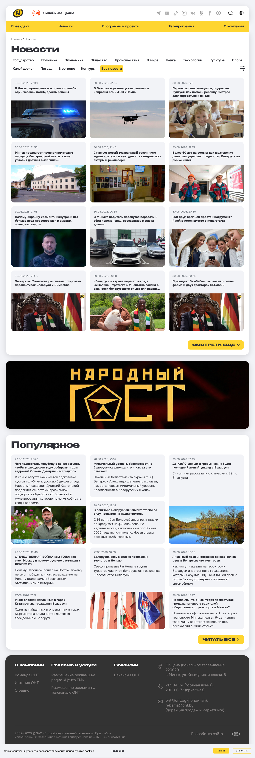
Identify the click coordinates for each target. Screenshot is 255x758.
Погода (46, 69)
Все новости (111, 69)
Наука (171, 60)
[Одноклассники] (201, 13)
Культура (217, 60)
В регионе (66, 69)
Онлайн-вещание (58, 13)
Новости (66, 26)
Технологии (192, 60)
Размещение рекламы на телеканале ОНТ (73, 690)
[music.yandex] (218, 13)
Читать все (219, 640)
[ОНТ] (18, 13)
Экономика (74, 60)
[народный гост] (127, 395)
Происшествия (127, 60)
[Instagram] (184, 13)
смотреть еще (213, 345)
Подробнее (117, 750)
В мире (152, 60)
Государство (23, 60)
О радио (22, 690)
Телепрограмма (181, 26)
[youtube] (167, 13)
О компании (234, 26)
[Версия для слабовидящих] (241, 13)
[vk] (192, 13)
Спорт (237, 60)
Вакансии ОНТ (127, 675)
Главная (16, 39)
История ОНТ (27, 682)
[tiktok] (175, 13)
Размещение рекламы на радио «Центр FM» (73, 677)
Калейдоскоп (24, 69)
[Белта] (234, 734)
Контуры (88, 69)
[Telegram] (158, 13)
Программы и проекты (120, 26)
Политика (49, 60)
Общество (99, 60)
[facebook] (210, 13)
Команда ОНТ (27, 675)
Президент (20, 26)
